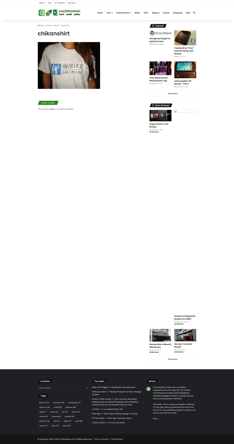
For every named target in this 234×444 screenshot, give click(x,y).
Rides (137, 13)
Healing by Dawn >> (100, 392)
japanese (71, 407)
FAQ (49, 3)
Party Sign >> (97, 414)
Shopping (177, 13)
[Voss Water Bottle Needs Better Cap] (160, 68)
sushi (78, 421)
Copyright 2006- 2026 (49, 439)
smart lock (44, 421)
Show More (173, 93)
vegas (43, 426)
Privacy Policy (117, 439)
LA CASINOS (59, 3)
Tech (108, 13)
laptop (42, 412)
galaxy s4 (44, 407)
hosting (58, 407)
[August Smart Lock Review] (160, 115)
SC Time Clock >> (99, 418)
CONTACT (71, 3)
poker (54, 412)
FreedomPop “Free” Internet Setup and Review (184, 51)
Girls (146, 13)
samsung (56, 416)
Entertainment (122, 13)
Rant (188, 13)
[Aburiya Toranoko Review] (185, 335)
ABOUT (42, 3)
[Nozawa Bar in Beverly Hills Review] (160, 335)
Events (166, 13)
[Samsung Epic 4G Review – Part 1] (185, 69)
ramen (76, 412)
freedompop (74, 403)
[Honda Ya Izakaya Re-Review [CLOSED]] (185, 211)
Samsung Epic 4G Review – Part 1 (182, 82)
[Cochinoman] (59, 12)
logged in (53, 109)
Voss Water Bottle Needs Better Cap (159, 79)
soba (56, 421)
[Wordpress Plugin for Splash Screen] (160, 33)
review (43, 416)
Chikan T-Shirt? (52, 25)
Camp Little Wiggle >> (101, 387)
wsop (66, 426)
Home (100, 13)
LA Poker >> (97, 409)
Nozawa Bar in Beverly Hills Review (160, 345)
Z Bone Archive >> (100, 422)
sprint (67, 421)
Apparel (155, 13)
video (55, 426)
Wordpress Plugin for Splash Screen (160, 40)
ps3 (65, 412)
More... (156, 418)
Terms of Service (102, 439)
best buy (44, 403)
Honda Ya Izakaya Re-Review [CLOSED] (185, 317)
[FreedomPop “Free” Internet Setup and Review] (185, 37)
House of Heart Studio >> (103, 399)
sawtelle (69, 416)
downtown (58, 403)
